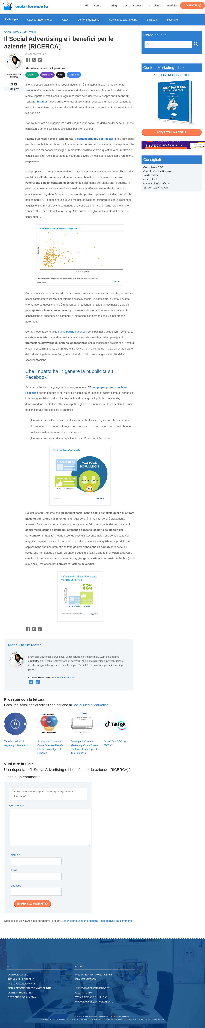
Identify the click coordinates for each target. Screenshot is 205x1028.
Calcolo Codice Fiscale (157, 171)
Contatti (190, 5)
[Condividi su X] (34, 61)
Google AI (74, 75)
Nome (15, 854)
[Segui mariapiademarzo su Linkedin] (15, 84)
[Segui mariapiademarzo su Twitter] (12, 84)
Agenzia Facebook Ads (22, 983)
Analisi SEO (150, 175)
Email (15, 870)
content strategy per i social (95, 138)
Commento (16, 805)
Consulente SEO (153, 167)
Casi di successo (133, 5)
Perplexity (47, 75)
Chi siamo (155, 5)
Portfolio (172, 5)
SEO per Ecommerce (40, 19)
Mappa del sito (130, 1019)
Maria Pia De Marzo (14, 75)
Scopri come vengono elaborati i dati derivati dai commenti (97, 920)
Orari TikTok (150, 179)
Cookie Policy (158, 1019)
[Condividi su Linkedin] (39, 61)
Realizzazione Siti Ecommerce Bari (29, 988)
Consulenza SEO (18, 974)
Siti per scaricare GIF (156, 187)
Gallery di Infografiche (156, 183)
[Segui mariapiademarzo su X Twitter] (30, 683)
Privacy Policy (144, 1019)
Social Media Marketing (123, 19)
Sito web (16, 885)
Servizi (98, 5)
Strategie (152, 19)
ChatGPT (32, 75)
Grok (60, 75)
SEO (65, 19)
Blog (114, 5)
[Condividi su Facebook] (28, 61)
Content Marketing (88, 19)
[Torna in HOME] (25, 12)
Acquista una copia (171, 132)
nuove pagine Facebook (72, 331)
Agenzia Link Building (21, 979)
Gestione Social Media (22, 997)
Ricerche (172, 19)
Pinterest (41, 101)
